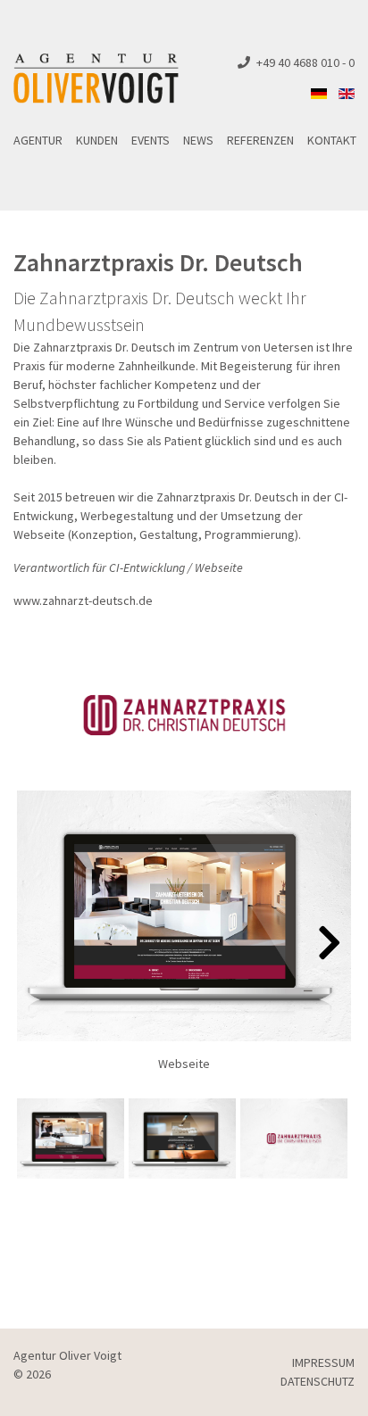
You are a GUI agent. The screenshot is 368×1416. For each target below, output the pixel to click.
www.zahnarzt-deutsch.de (83, 600)
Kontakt (331, 140)
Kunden (97, 140)
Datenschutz (317, 1381)
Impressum (323, 1362)
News (198, 140)
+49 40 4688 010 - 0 (305, 62)
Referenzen (260, 140)
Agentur (38, 140)
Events (150, 140)
